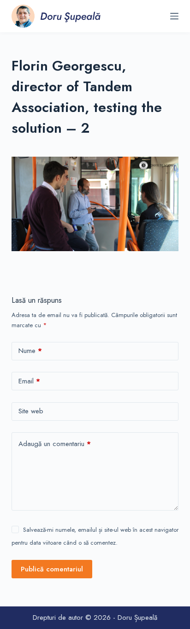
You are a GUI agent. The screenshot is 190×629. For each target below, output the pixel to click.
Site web (30, 411)
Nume (30, 351)
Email (29, 381)
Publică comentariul (52, 569)
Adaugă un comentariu (54, 444)
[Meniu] (174, 16)
